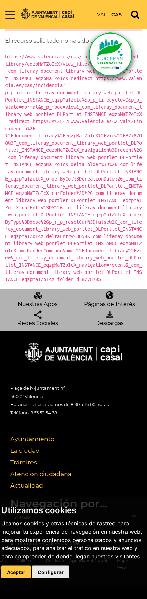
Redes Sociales (37, 323)
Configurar (51, 572)
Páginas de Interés (109, 304)
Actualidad (26, 485)
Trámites (23, 462)
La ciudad (25, 450)
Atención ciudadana (40, 473)
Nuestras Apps (38, 304)
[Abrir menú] (10, 15)
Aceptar (16, 572)
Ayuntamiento (32, 438)
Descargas (109, 323)
